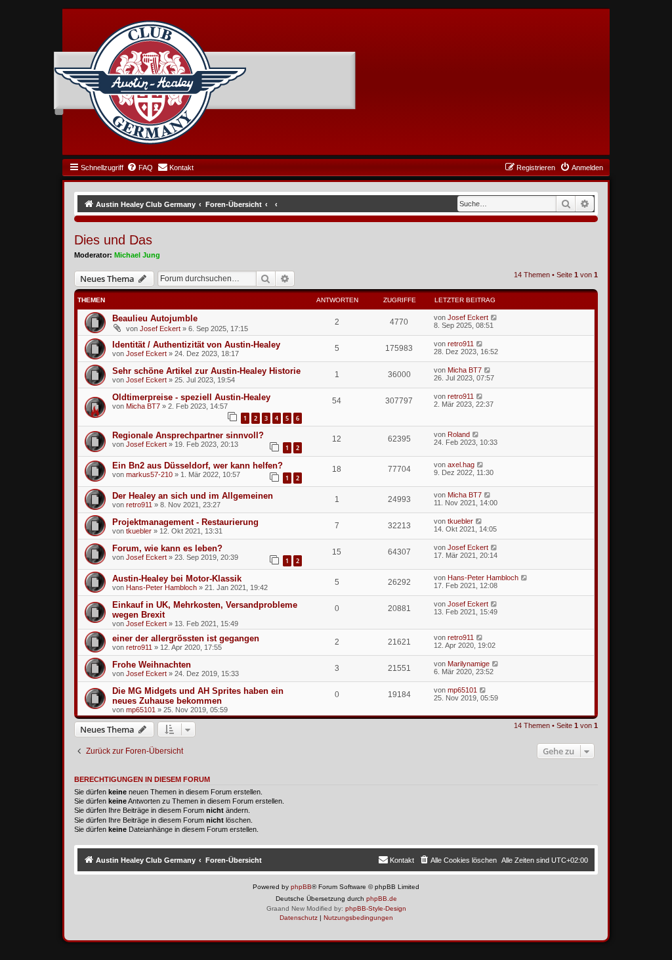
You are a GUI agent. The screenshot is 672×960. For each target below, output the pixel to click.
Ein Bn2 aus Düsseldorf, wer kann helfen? (197, 465)
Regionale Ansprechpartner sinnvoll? (188, 435)
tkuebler (139, 531)
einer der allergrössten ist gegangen (185, 638)
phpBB (301, 886)
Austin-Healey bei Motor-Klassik (177, 578)
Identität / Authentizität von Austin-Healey (196, 345)
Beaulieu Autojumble (155, 318)
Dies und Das (113, 240)
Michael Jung (137, 255)
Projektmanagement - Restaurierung (185, 522)
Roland (459, 434)
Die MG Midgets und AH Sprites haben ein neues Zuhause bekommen (198, 696)
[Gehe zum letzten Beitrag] (494, 317)
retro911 (461, 344)
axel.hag (461, 465)
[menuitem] (140, 167)
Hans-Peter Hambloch (161, 587)
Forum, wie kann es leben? (167, 548)
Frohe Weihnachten (151, 665)
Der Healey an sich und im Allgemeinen (192, 496)
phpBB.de (381, 898)
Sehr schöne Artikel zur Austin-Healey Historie (206, 371)
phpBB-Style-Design (375, 908)
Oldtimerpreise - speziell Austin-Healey (191, 397)
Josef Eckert (160, 328)
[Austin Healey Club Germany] (150, 83)
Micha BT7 (465, 370)
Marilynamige (469, 664)
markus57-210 (149, 474)
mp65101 (141, 710)
